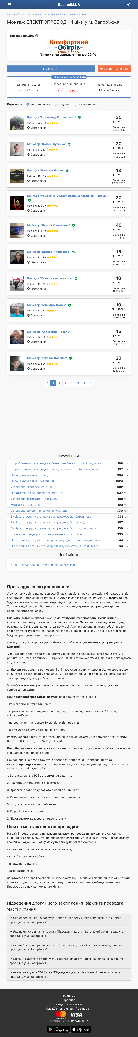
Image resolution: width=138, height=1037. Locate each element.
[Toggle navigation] (9, 5)
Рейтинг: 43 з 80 (36, 257)
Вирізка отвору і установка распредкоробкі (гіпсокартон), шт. (55, 528)
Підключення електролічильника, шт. (37, 493)
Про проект (83, 1008)
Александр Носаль (48, 331)
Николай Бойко (45, 170)
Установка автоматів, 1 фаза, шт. (34, 498)
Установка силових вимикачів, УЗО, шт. (39, 510)
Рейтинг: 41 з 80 (36, 284)
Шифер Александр (48, 252)
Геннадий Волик (46, 305)
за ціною (64, 104)
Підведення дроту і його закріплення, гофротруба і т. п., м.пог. (55, 546)
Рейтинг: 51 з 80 (36, 149)
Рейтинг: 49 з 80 (36, 176)
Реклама (69, 995)
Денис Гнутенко (46, 144)
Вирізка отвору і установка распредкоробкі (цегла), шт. (50, 522)
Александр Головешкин (51, 117)
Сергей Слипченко (48, 225)
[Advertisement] (69, 419)
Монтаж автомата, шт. (26, 504)
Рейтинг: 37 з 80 (36, 337)
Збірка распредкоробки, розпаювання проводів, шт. (48, 534)
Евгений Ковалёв (47, 358)
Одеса (44, 565)
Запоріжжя (68, 565)
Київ (14, 565)
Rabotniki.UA (69, 5)
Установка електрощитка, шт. (32, 487)
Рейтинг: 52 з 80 (36, 123)
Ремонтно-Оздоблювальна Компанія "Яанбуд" (67, 195)
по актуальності (89, 104)
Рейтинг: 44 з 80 (36, 231)
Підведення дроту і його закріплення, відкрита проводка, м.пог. (56, 540)
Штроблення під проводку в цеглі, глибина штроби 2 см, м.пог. (55, 469)
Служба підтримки (59, 1008)
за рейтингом (40, 104)
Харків (34, 565)
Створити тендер (116, 68)
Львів (54, 565)
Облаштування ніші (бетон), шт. (33, 481)
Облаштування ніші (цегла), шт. (32, 475)
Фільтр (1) (53, 68)
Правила (69, 1000)
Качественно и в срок (50, 278)
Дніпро (23, 565)
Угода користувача (69, 1004)
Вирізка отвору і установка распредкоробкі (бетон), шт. (51, 516)
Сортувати (15, 104)
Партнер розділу (22, 35)
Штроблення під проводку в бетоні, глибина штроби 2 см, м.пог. (56, 463)
